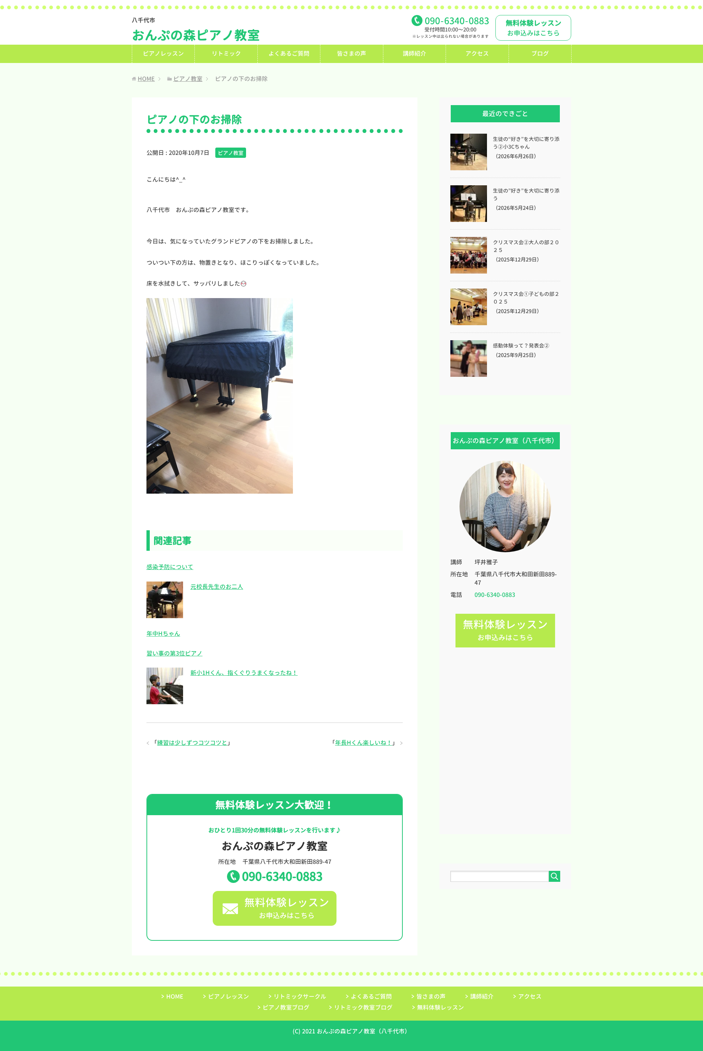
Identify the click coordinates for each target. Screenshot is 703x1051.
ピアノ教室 (230, 152)
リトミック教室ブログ (363, 1007)
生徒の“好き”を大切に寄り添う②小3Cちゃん (526, 143)
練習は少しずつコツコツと (192, 743)
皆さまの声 (351, 53)
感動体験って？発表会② (521, 345)
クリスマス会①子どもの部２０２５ (526, 297)
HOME (174, 996)
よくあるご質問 (288, 53)
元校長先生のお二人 (216, 587)
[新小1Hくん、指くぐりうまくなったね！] (164, 700)
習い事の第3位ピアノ (174, 653)
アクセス (477, 53)
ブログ (540, 53)
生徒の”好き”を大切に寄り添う (526, 194)
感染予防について (169, 567)
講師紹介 (414, 53)
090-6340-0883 (282, 876)
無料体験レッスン (440, 1007)
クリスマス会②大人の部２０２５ (526, 246)
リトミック (226, 53)
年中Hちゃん (163, 634)
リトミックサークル (300, 996)
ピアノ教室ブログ (286, 1007)
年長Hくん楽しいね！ (363, 743)
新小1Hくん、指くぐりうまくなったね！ (244, 673)
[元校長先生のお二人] (164, 614)
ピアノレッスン (163, 53)
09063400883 (457, 20)
